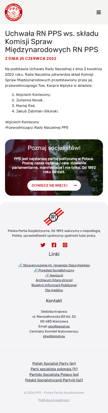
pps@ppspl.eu (59, 326)
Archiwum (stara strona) (54, 280)
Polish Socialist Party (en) (54, 363)
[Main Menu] (98, 12)
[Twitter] (42, 244)
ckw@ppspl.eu (54, 336)
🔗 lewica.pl (54, 275)
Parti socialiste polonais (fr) (54, 369)
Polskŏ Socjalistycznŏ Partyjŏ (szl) (54, 380)
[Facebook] (54, 244)
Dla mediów (54, 290)
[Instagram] (65, 244)
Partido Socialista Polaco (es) (54, 374)
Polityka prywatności (54, 400)
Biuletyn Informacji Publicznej (54, 285)
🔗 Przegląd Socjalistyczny (54, 270)
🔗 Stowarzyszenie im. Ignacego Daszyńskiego (54, 265)
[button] (54, 185)
